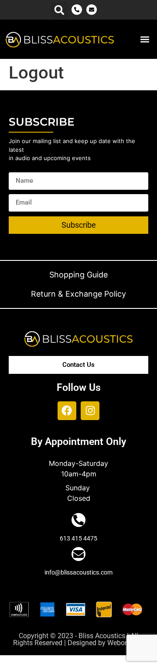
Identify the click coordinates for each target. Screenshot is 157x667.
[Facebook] (67, 410)
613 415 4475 (78, 538)
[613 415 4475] (78, 520)
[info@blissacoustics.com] (78, 554)
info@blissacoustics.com (78, 572)
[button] (59, 10)
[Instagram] (90, 410)
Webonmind (125, 643)
